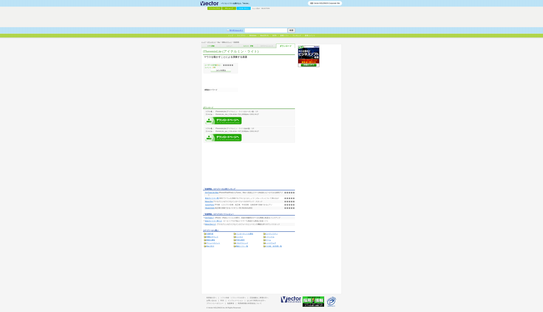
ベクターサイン (244, 8)
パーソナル (270, 237)
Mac (218, 42)
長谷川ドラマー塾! (212, 198)
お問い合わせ (211, 301)
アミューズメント (213, 243)
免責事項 (230, 303)
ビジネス (239, 237)
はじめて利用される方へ (256, 301)
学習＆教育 (240, 240)
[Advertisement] (226, 166)
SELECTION (265, 8)
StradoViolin (210, 208)
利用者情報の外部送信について (250, 303)
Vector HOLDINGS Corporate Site (327, 3)
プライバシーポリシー (214, 303)
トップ (203, 42)
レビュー (229, 46)
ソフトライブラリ (214, 8)
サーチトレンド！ (236, 30)
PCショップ (229, 8)
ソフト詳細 (210, 46)
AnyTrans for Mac (211, 193)
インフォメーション (235, 301)
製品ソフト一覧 (242, 246)
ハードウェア (271, 243)
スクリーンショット (266, 46)
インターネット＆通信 (244, 234)
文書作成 (209, 234)
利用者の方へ (211, 298)
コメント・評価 (248, 46)
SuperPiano (209, 205)
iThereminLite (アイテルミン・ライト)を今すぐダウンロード (223, 120)
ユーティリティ (272, 234)
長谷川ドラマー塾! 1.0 (213, 221)
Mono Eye (209, 201)
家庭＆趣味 (210, 240)
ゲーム (268, 240)
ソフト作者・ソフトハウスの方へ (233, 298)
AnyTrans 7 (209, 218)
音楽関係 (236, 42)
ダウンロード (211, 42)
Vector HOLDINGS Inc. (216, 308)
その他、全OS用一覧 (274, 246)
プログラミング (242, 243)
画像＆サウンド (227, 42)
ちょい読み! (256, 8)
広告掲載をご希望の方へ (259, 298)
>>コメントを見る (221, 70)
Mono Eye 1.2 (210, 224)
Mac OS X (210, 246)
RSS (222, 301)
